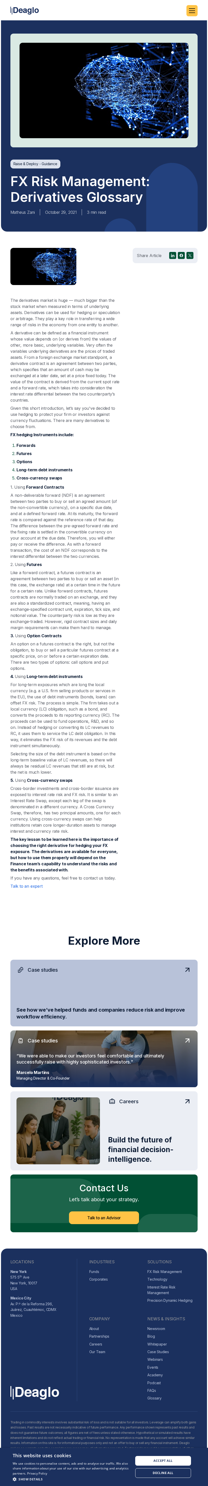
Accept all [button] (162, 1461)
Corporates (98, 1279)
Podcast (154, 1383)
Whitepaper (157, 1344)
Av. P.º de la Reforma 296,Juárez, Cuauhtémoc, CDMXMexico (33, 1306)
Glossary (154, 1398)
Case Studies (158, 1352)
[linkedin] (172, 255)
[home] (24, 10)
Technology (157, 1279)
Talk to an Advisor (104, 1217)
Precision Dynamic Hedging (169, 1300)
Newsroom (156, 1328)
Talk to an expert (26, 886)
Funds (94, 1271)
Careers (95, 1344)
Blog (151, 1336)
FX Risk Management (164, 1271)
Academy (155, 1375)
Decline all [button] (163, 1473)
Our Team (97, 1352)
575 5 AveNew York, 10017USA (23, 1280)
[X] (190, 255)
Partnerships (99, 1336)
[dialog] (104, 1467)
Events (152, 1367)
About (94, 1328)
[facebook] (181, 255)
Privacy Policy (37, 1473)
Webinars (155, 1359)
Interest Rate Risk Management (161, 1290)
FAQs (151, 1390)
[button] (192, 10)
